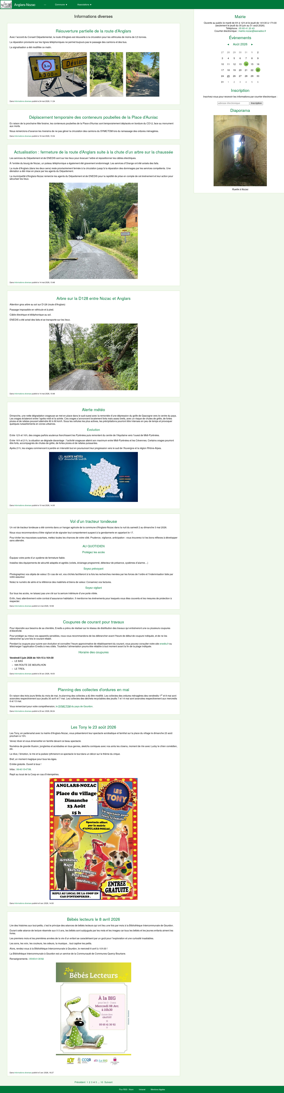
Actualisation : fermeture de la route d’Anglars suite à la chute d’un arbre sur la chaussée (93, 152)
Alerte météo (93, 409)
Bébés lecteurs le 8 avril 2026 (93, 919)
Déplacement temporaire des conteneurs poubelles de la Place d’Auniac (93, 117)
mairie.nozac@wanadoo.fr (252, 31)
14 (246, 64)
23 (258, 70)
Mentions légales (158, 1089)
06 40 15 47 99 (23, 769)
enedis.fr (164, 643)
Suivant (108, 1082)
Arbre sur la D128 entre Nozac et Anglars (94, 298)
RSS (125, 1089)
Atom (131, 1089)
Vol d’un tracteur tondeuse (93, 521)
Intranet (142, 1089)
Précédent (80, 1082)
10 (101, 1082)
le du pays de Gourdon (74, 706)
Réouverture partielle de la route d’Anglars (93, 31)
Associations (83, 4)
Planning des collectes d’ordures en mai (93, 689)
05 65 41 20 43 (247, 28)
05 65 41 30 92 (36, 958)
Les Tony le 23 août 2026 (93, 727)
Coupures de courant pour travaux (93, 622)
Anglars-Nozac (24, 4)
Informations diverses (23, 101)
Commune (60, 4)
